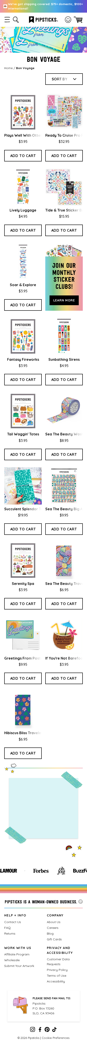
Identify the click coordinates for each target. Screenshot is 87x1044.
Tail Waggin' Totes (23, 434)
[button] (7, 19)
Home (8, 68)
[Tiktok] (54, 1030)
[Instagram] (32, 1030)
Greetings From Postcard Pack (31, 658)
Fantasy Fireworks (23, 359)
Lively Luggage (23, 210)
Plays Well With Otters (24, 135)
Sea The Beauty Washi (64, 434)
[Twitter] (47, 1030)
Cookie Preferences (55, 1038)
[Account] (68, 20)
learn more (64, 300)
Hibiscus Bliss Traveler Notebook (32, 733)
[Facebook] (39, 1030)
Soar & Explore (23, 285)
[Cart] (78, 19)
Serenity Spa (23, 583)
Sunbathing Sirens (64, 359)
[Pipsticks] (43, 19)
